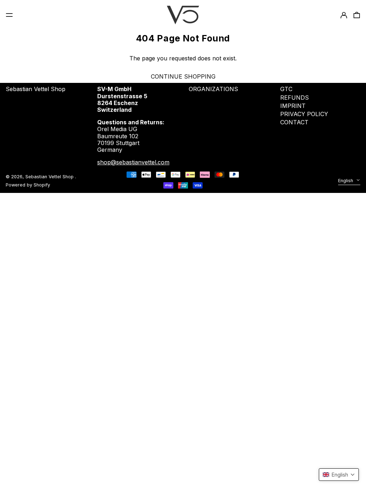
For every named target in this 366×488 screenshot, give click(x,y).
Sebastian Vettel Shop (35, 89)
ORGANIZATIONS (213, 89)
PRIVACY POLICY (304, 114)
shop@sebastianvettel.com (133, 162)
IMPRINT (293, 105)
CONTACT (294, 122)
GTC (286, 89)
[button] (338, 474)
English (346, 180)
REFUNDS (294, 97)
